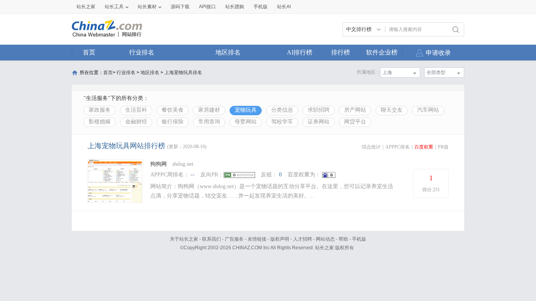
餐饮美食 (173, 110)
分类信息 (282, 110)
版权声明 (279, 239)
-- (193, 175)
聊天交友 (392, 110)
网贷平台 (355, 122)
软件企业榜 (381, 52)
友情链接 (257, 239)
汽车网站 (428, 110)
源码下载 (180, 6)
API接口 (207, 6)
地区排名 (228, 52)
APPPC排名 (397, 147)
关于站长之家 (184, 239)
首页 (89, 52)
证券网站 (319, 122)
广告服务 (234, 239)
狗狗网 (158, 164)
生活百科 (136, 110)
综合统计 (371, 147)
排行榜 (340, 52)
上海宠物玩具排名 (183, 72)
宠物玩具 (246, 110)
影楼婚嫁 (100, 122)
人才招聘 (302, 239)
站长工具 (114, 6)
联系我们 (211, 239)
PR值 (443, 147)
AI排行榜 (299, 52)
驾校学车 (282, 122)
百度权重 (423, 147)
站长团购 (234, 6)
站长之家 (86, 6)
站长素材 (147, 6)
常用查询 (209, 122)
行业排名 (141, 52)
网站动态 (325, 239)
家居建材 (209, 110)
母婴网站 (246, 122)
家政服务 (100, 110)
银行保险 (173, 122)
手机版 (359, 239)
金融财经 (136, 122)
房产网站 (355, 110)
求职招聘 (319, 110)
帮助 (343, 239)
